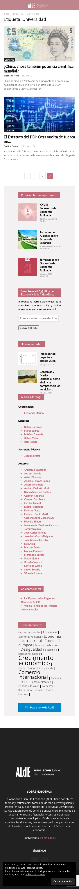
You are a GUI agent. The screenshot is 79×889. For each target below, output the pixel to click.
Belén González (33, 426)
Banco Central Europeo (30, 690)
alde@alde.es (48, 838)
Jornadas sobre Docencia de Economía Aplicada (49, 265)
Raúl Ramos (30, 441)
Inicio (6, 13)
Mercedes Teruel (34, 554)
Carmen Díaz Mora (34, 499)
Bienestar (47, 686)
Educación (50, 632)
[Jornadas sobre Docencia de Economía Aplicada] (27, 267)
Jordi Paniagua (32, 528)
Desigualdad (31, 649)
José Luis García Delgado (38, 536)
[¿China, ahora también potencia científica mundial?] (39, 43)
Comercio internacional (33, 674)
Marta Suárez (31, 430)
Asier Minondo (32, 477)
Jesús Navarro (32, 455)
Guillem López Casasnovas (39, 517)
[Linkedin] (34, 860)
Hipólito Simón (32, 521)
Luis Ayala (29, 543)
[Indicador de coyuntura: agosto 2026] (27, 358)
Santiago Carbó (33, 565)
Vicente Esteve (11, 75)
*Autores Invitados (35, 469)
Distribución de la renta (47, 645)
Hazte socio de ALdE (42, 707)
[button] (74, 5)
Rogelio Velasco (33, 562)
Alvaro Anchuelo (33, 484)
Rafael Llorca (31, 558)
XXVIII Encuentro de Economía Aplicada (48, 210)
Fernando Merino (34, 412)
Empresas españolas (29, 632)
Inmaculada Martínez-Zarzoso (41, 525)
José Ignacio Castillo (36, 539)
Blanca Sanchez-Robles (37, 491)
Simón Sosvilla (32, 569)
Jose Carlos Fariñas (35, 532)
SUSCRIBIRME (28, 327)
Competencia (46, 668)
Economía (9, 60)
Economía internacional (39, 638)
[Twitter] (44, 860)
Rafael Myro (31, 438)
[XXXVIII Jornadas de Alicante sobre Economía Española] (27, 239)
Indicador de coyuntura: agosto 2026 (48, 357)
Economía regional (29, 636)
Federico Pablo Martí (36, 514)
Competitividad (27, 668)
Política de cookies (35, 874)
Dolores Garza (32, 510)
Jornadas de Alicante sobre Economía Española (49, 237)
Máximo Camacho (34, 434)
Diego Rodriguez (33, 506)
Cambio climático (40, 682)
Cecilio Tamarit (12, 146)
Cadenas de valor (28, 686)
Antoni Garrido (32, 473)
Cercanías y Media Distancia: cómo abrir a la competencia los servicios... (50, 380)
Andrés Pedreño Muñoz (37, 488)
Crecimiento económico (36, 660)
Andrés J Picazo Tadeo (37, 480)
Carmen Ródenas (34, 495)
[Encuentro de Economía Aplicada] (27, 212)
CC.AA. (24, 682)
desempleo (51, 649)
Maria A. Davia (32, 547)
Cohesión (56, 678)
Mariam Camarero (34, 551)
